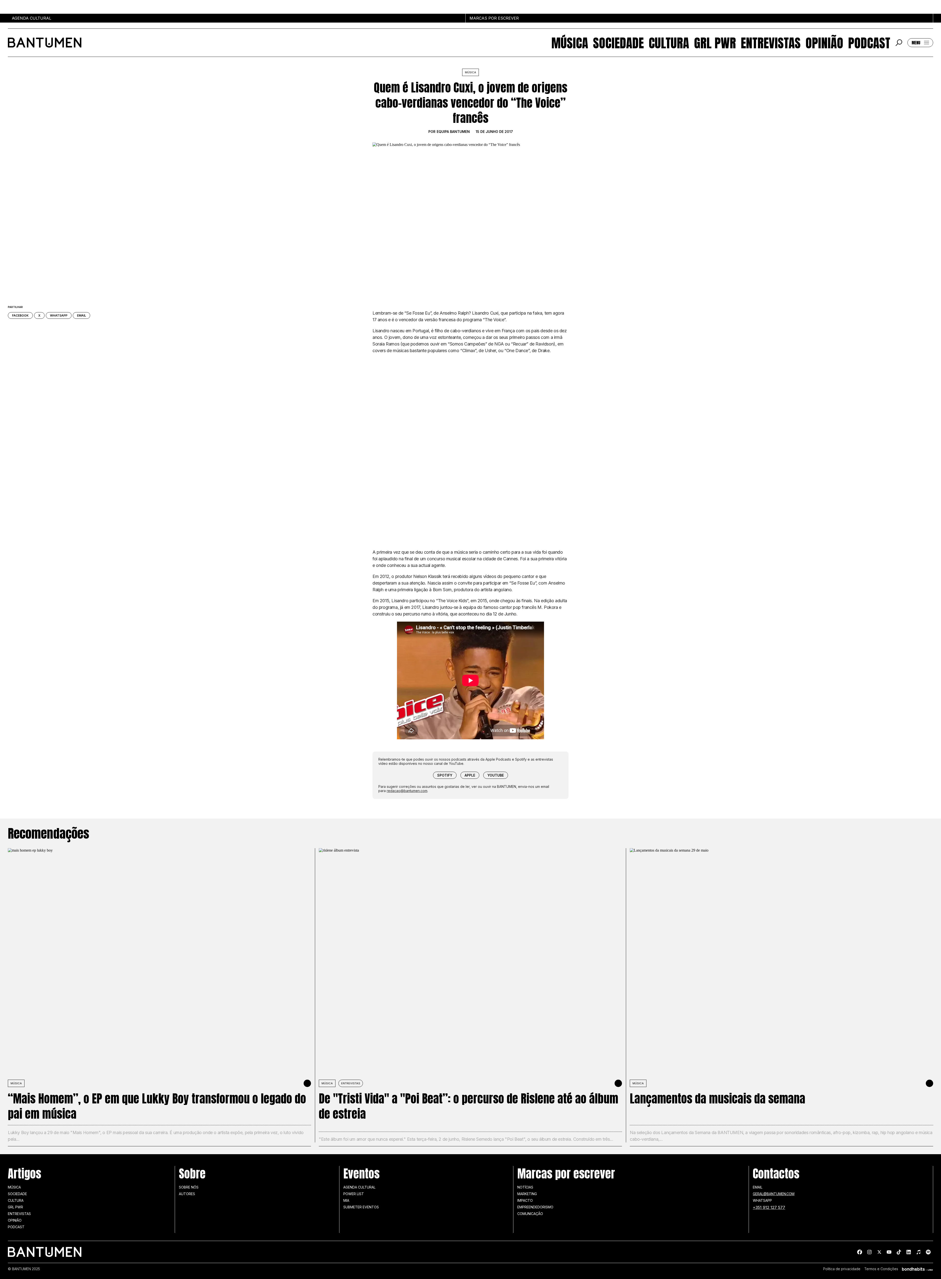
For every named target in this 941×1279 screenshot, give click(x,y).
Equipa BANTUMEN (453, 132)
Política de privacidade (841, 1269)
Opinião (824, 43)
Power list (353, 1194)
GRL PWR (715, 43)
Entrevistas (771, 43)
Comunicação (530, 1214)
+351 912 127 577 (769, 1207)
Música (569, 43)
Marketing (527, 1194)
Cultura (669, 43)
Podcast (869, 43)
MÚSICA (16, 1083)
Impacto (525, 1200)
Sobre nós (188, 1187)
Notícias (525, 1187)
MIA (346, 1200)
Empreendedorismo (535, 1207)
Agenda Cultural (359, 1187)
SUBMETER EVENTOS (361, 1207)
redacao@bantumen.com (407, 791)
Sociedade (618, 43)
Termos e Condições (881, 1269)
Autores (187, 1194)
